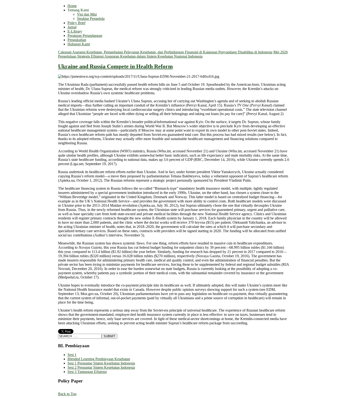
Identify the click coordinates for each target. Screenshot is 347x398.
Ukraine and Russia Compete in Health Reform (115, 66)
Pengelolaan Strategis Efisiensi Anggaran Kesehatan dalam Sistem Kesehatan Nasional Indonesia (130, 56)
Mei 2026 (280, 52)
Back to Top (67, 394)
